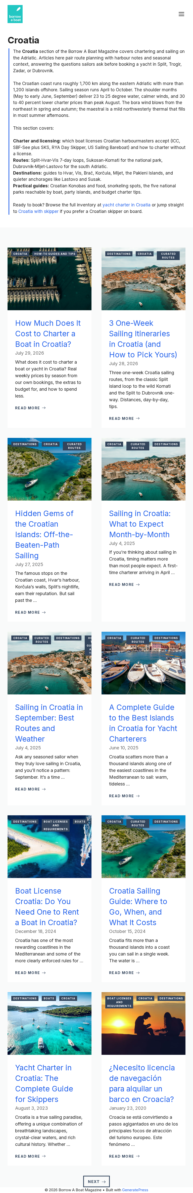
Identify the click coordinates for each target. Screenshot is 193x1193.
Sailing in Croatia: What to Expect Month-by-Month (140, 524)
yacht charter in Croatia (127, 204)
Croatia (20, 253)
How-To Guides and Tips (54, 253)
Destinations (119, 253)
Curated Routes (168, 255)
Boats (80, 821)
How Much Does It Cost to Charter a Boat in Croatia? (48, 334)
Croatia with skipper (38, 211)
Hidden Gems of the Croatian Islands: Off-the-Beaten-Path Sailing (44, 534)
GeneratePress (135, 1189)
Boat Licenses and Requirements (56, 825)
